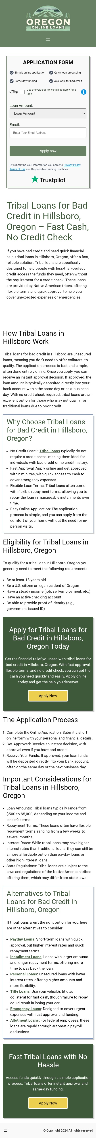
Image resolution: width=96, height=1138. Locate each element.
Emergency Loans (25, 1008)
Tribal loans (50, 451)
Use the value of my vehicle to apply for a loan (51, 92)
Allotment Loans (24, 1020)
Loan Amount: (21, 105)
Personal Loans (23, 974)
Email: (15, 124)
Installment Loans (26, 957)
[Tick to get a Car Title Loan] (83, 92)
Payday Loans (22, 939)
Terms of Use (17, 169)
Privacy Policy (72, 165)
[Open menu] (48, 39)
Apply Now (48, 696)
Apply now (48, 151)
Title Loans (20, 991)
